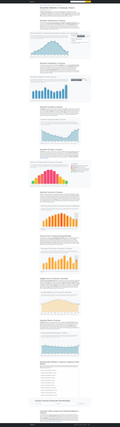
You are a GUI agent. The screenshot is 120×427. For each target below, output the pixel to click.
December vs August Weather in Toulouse (48, 387)
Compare (81, 403)
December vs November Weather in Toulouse (49, 395)
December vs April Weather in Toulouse (48, 377)
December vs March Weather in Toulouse (48, 375)
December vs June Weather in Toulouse (48, 382)
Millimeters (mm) (76, 80)
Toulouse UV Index (45, 158)
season (32, 1)
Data (78, 424)
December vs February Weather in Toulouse (48, 372)
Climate (41, 5)
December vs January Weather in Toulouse (48, 370)
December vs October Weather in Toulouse (48, 392)
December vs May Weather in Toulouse (48, 380)
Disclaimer (84, 424)
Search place (88, 1)
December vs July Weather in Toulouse (47, 385)
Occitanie (48, 5)
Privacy (80, 424)
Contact (88, 424)
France (45, 5)
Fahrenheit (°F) (81, 36)
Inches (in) (86, 80)
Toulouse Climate (59, 421)
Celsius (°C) (74, 36)
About (75, 424)
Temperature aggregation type (76, 38)
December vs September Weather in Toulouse (49, 390)
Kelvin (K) (87, 36)
